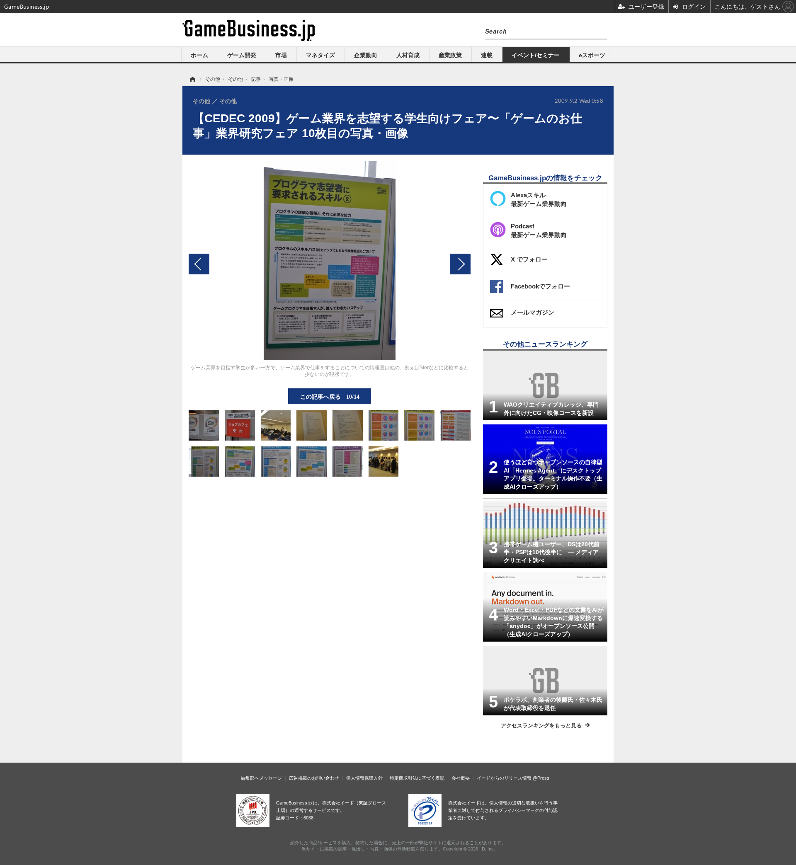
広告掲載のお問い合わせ (314, 777)
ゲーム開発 (241, 55)
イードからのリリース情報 (504, 777)
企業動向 (365, 55)
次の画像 (460, 264)
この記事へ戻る (329, 396)
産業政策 (450, 55)
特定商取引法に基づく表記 (417, 777)
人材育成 (408, 55)
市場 (281, 55)
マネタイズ (320, 55)
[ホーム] (192, 79)
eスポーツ (592, 55)
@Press (541, 777)
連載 (487, 55)
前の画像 (199, 264)
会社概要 (460, 777)
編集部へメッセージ (261, 777)
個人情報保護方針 (364, 777)
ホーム (199, 55)
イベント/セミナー (536, 55)
